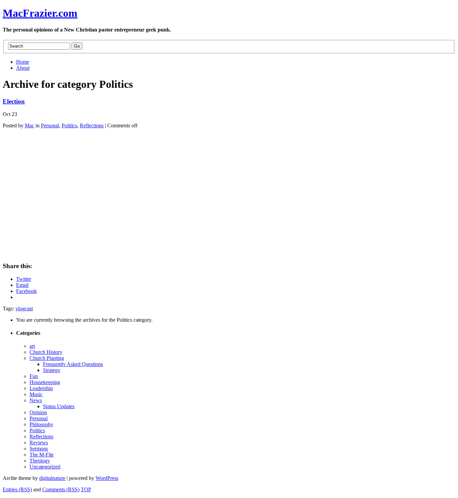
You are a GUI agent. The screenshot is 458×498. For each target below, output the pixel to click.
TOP (86, 489)
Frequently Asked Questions (73, 364)
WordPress (107, 478)
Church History (46, 352)
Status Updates (58, 406)
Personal (50, 125)
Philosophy (41, 424)
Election (14, 101)
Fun (34, 376)
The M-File (42, 454)
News (36, 400)
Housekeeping (45, 382)
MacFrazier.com (40, 13)
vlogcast (24, 308)
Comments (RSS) (60, 489)
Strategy (51, 370)
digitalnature (52, 478)
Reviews (39, 442)
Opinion (38, 412)
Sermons (39, 448)
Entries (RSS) (17, 489)
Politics (69, 125)
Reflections (92, 125)
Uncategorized (45, 467)
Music (36, 394)
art (32, 346)
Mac (29, 125)
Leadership (41, 388)
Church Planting (47, 358)
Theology (40, 460)
